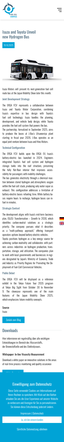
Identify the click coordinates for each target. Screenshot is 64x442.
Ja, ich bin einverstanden (32, 420)
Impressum (26, 413)
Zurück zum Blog (13, 320)
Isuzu (4, 311)
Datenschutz (38, 413)
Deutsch (62, 218)
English (62, 223)
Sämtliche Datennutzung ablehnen (32, 429)
